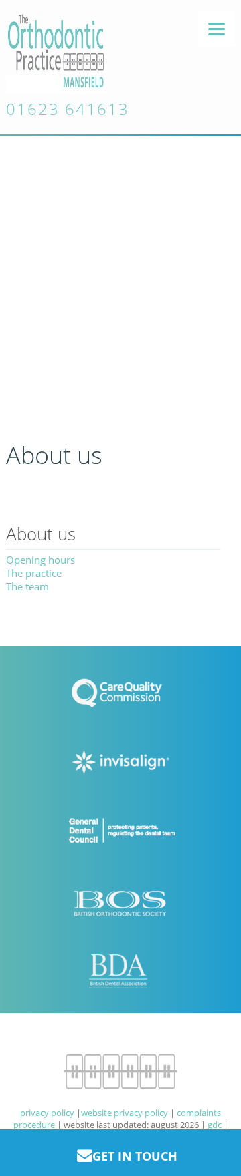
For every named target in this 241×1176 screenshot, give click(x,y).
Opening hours (40, 559)
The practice (34, 573)
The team (27, 586)
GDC (215, 1125)
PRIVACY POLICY (47, 1113)
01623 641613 (67, 108)
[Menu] (216, 28)
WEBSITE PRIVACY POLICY (124, 1113)
